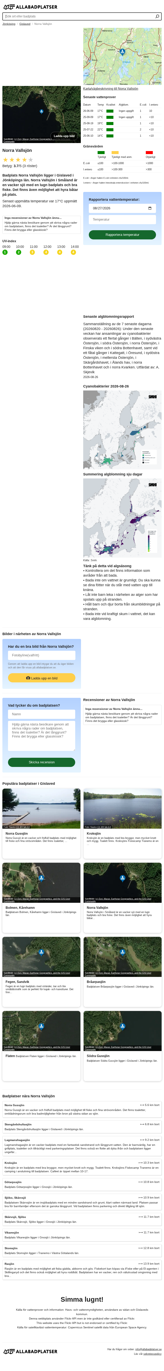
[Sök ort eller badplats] (157, 17)
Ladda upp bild (64, 136)
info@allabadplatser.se (148, 1349)
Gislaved (24, 23)
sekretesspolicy (152, 1353)
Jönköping (8, 23)
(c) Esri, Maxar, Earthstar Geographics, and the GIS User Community (37, 900)
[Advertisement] (41, 56)
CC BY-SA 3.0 (23, 827)
